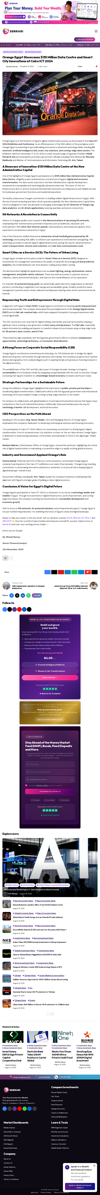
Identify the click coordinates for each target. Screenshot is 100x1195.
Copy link (37, 595)
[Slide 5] (44, 21)
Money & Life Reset (85, 39)
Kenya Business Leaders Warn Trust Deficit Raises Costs (38, 905)
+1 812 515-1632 (65, 1077)
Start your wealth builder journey (50, 720)
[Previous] (5, 12)
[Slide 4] (42, 21)
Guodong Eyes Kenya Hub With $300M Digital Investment (85, 1056)
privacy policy (42, 785)
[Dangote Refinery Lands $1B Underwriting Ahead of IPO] (6, 966)
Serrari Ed (6, 524)
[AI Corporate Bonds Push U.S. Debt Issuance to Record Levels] (50, 867)
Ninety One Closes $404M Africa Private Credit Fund (62, 1054)
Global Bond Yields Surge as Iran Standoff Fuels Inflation (38, 917)
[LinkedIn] (24, 609)
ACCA (69, 518)
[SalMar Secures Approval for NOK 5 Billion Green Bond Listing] (6, 978)
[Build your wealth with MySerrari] (50, 12)
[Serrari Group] (12, 31)
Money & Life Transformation (51, 671)
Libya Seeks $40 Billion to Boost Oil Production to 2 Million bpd (41, 1004)
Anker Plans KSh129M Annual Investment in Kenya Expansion (39, 942)
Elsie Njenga (12, 893)
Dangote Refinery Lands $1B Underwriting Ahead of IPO (37, 967)
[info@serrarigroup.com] (11, 1076)
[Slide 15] (63, 21)
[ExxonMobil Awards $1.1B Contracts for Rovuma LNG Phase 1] (6, 928)
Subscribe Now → (50, 677)
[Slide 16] (65, 21)
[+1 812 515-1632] (56, 1077)
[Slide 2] (38, 21)
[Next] (95, 12)
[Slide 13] (59, 21)
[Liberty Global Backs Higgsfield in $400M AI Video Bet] (6, 953)
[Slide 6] (46, 21)
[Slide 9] (51, 21)
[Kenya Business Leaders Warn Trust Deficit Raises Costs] (6, 904)
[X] (9, 609)
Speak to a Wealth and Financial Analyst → (80, 1186)
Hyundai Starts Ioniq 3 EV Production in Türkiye (34, 992)
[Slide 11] (55, 21)
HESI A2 (76, 518)
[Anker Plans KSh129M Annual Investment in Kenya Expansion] (6, 941)
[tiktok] (29, 609)
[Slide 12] (57, 21)
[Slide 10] (53, 21)
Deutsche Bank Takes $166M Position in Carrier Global (36, 1056)
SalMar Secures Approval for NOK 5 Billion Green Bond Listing (40, 979)
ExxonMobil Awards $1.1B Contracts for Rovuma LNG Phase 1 (39, 930)
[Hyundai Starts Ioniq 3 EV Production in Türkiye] (6, 991)
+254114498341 (44, 1077)
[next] (52, 1014)
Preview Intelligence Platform (51, 665)
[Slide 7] (48, 21)
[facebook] (4, 609)
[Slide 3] (40, 21)
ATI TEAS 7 (86, 518)
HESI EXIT (6, 521)
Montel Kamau (12, 66)
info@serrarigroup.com (21, 1077)
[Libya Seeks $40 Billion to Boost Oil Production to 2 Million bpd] (6, 1003)
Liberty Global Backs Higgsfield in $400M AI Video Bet (37, 954)
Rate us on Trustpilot (51, 693)
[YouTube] (19, 609)
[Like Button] (5, 558)
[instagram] (14, 609)
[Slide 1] (35, 21)
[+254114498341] (36, 1076)
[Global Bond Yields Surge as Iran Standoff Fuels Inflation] (6, 916)
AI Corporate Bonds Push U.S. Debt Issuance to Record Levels (31, 889)
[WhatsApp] (24, 1109)
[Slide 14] (61, 21)
